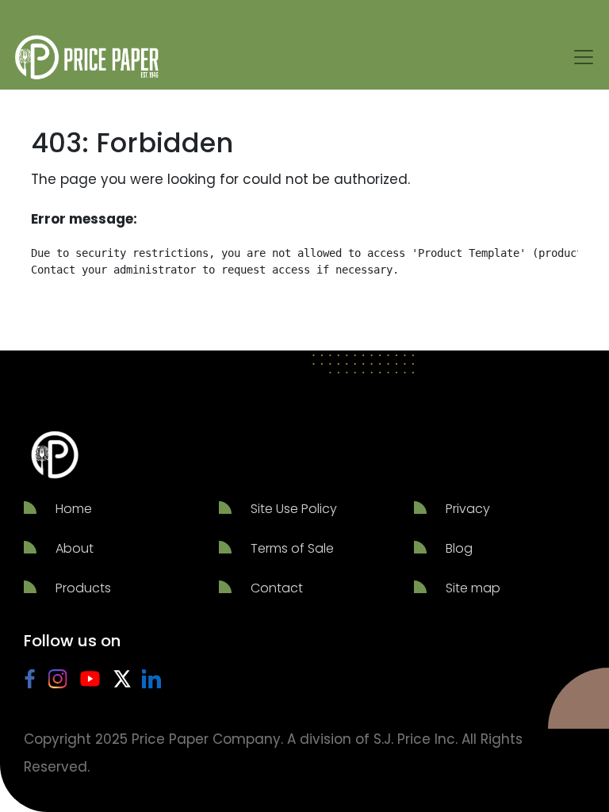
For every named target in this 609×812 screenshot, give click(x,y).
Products (83, 588)
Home (74, 509)
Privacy (468, 509)
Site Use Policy (294, 509)
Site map (473, 588)
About (75, 548)
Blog (459, 548)
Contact (277, 588)
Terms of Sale (292, 548)
